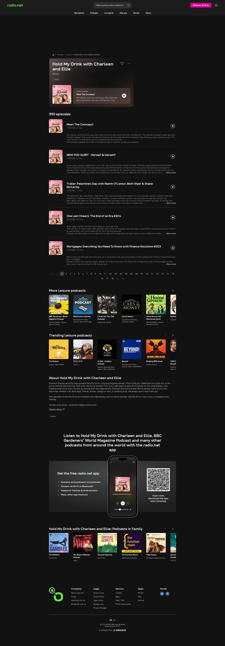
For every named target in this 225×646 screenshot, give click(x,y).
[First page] (52, 274)
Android (141, 600)
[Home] (53, 55)
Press (73, 597)
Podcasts (94, 13)
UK (114, 620)
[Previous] (165, 289)
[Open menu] (216, 5)
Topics (148, 13)
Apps (118, 597)
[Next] (173, 289)
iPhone (140, 593)
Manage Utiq (98, 604)
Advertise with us (78, 600)
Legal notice (98, 600)
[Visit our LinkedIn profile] (162, 593)
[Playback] (124, 96)
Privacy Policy (98, 597)
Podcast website (55, 409)
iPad (139, 597)
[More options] (128, 63)
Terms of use (98, 593)
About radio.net (77, 593)
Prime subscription (123, 604)
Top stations (79, 13)
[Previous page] (57, 274)
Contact (119, 593)
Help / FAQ (120, 600)
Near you (123, 13)
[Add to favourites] (122, 63)
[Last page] (123, 279)
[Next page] (118, 279)
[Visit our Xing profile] (167, 593)
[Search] (128, 5)
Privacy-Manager (100, 608)
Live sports (108, 13)
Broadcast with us (78, 604)
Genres (136, 13)
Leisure (56, 79)
